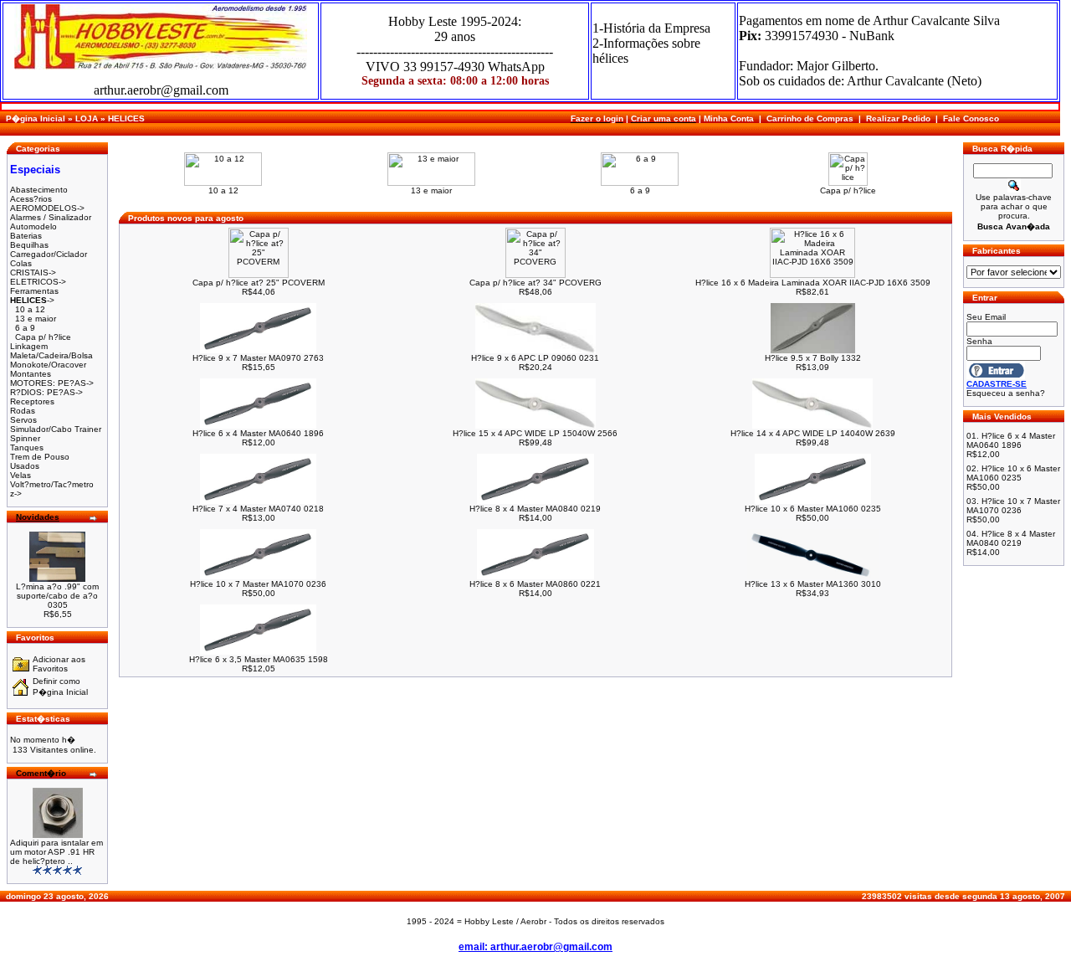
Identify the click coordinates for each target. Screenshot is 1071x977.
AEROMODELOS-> (47, 208)
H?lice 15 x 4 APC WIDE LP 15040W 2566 (535, 433)
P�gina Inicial (35, 118)
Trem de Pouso (39, 456)
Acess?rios (31, 198)
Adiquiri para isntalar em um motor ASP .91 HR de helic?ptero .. (56, 852)
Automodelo (33, 226)
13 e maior (35, 318)
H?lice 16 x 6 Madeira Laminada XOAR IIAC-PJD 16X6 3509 (812, 282)
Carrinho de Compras (809, 118)
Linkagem (29, 346)
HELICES (126, 118)
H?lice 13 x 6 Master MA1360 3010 (813, 584)
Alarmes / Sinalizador (50, 217)
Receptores (32, 401)
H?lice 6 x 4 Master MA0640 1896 (258, 433)
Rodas (22, 410)
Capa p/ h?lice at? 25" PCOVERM (258, 282)
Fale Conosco (971, 118)
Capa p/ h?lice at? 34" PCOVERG (535, 282)
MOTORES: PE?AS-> (52, 383)
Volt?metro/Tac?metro (52, 484)
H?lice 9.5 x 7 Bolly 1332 (813, 358)
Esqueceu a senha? (1005, 393)
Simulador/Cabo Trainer (55, 429)
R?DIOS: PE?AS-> (46, 392)
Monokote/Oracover (48, 364)
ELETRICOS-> (38, 281)
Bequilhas (29, 244)
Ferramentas (34, 291)
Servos (23, 419)
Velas (20, 475)
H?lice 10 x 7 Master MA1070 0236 (258, 584)
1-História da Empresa (651, 28)
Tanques (27, 447)
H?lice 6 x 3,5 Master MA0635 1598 (258, 659)
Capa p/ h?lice (43, 337)
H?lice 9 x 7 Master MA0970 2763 (258, 358)
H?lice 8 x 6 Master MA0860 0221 (535, 584)
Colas (21, 263)
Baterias (26, 235)
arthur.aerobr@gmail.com (161, 90)
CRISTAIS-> (33, 272)
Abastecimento (39, 189)
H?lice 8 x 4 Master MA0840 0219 (535, 508)
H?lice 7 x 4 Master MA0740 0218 (258, 508)
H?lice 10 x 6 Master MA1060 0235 (813, 508)
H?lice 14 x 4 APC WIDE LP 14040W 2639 (812, 433)
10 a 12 (30, 309)
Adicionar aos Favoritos (59, 664)
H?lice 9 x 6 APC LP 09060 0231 (535, 358)
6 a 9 (25, 327)
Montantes (30, 373)
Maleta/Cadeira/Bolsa (51, 355)
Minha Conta (729, 118)
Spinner (25, 438)
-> (32, 300)
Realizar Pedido (898, 118)
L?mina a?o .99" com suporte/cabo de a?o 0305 (57, 595)
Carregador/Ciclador (48, 254)
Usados (24, 466)
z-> (16, 493)
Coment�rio (41, 773)
